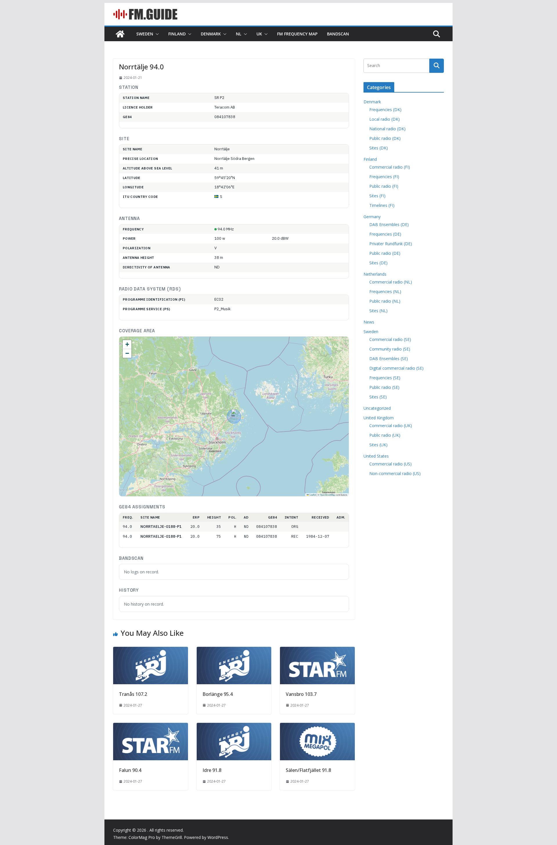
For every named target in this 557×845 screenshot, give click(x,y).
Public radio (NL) (384, 301)
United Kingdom (379, 417)
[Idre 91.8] (234, 727)
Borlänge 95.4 (217, 694)
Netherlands (375, 274)
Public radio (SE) (384, 387)
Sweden (144, 34)
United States (376, 456)
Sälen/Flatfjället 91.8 (308, 770)
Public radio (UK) (384, 435)
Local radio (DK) (384, 119)
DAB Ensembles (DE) (389, 224)
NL (238, 34)
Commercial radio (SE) (390, 339)
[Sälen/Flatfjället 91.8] (317, 727)
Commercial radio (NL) (390, 282)
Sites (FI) (377, 195)
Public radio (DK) (385, 138)
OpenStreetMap (327, 494)
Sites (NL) (378, 310)
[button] (156, 34)
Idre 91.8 (211, 770)
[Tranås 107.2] (150, 651)
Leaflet (312, 494)
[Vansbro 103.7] (317, 651)
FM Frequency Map (297, 34)
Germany (372, 216)
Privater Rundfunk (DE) (390, 243)
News (369, 322)
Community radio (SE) (389, 349)
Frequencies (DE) (385, 234)
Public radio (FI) (383, 186)
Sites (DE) (378, 263)
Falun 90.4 (130, 770)
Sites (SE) (378, 397)
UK (259, 34)
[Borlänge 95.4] (234, 651)
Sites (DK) (378, 148)
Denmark (211, 34)
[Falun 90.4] (150, 727)
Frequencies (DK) (385, 109)
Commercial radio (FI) (389, 167)
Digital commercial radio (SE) (396, 368)
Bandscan (338, 34)
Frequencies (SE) (384, 377)
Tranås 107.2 (133, 694)
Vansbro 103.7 (301, 694)
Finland (177, 34)
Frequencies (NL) (385, 291)
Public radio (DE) (384, 253)
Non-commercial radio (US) (395, 473)
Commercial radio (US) (390, 464)
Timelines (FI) (382, 205)
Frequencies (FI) (384, 176)
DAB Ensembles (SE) (388, 358)
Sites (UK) (378, 444)
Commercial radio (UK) (390, 425)
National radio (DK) (387, 128)
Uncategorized (377, 408)
